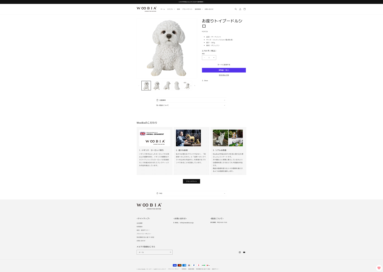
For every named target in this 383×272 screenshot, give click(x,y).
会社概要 (139, 223)
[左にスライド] (139, 85)
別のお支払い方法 (224, 75)
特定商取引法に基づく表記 (145, 237)
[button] (171, 9)
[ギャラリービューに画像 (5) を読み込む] (187, 85)
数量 (203, 54)
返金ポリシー (215, 269)
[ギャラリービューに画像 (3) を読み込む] (166, 85)
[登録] (170, 252)
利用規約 (139, 227)
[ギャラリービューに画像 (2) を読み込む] (156, 85)
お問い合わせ (141, 241)
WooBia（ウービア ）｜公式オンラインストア (153, 269)
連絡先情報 (191, 269)
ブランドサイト (191, 181)
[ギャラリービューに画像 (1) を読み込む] (146, 85)
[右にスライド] (195, 85)
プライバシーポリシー (144, 234)
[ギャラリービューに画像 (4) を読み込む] (177, 85)
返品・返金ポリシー (143, 230)
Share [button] (206, 80)
